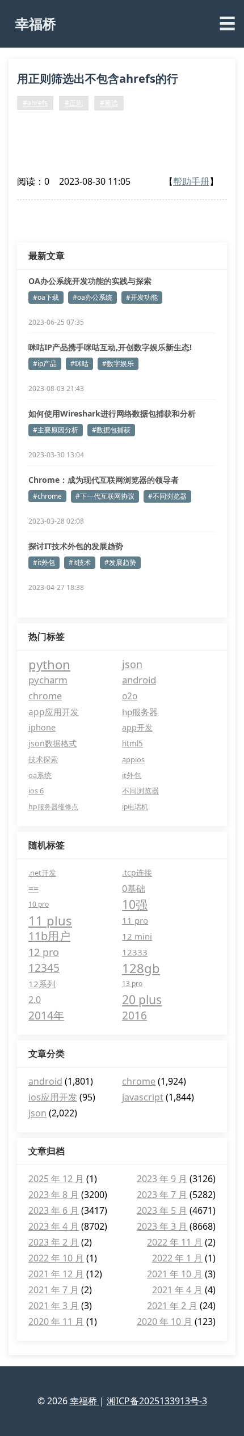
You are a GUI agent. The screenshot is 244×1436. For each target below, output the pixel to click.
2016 (134, 1015)
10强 (135, 904)
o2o (129, 696)
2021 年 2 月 (172, 1305)
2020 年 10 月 (164, 1321)
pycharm (48, 679)
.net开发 (42, 873)
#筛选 (109, 103)
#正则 (74, 103)
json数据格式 (52, 743)
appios (133, 759)
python (49, 664)
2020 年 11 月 (56, 1321)
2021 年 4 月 (177, 1290)
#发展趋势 (120, 562)
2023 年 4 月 (53, 1226)
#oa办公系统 (92, 297)
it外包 (131, 775)
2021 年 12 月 (56, 1274)
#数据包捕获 (111, 430)
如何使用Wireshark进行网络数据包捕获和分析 (112, 413)
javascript (142, 1097)
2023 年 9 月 (162, 1178)
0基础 (133, 888)
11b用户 (49, 936)
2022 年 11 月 (175, 1242)
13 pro (132, 983)
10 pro (38, 904)
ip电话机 (135, 807)
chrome (45, 696)
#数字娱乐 (118, 363)
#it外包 (44, 562)
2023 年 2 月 (53, 1242)
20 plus (142, 1000)
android (139, 679)
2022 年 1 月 (177, 1258)
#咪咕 (79, 363)
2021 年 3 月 (53, 1305)
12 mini (137, 936)
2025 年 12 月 (56, 1178)
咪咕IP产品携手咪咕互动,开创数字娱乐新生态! (110, 347)
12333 (135, 952)
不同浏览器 (140, 791)
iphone (42, 727)
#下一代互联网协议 (104, 496)
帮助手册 (191, 181)
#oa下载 (46, 297)
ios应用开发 (52, 1097)
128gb (141, 968)
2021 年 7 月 (53, 1290)
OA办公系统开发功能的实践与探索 (90, 280)
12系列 (42, 983)
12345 (44, 968)
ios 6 (36, 791)
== (33, 888)
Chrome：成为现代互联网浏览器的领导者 (103, 479)
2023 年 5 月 (162, 1210)
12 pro (43, 952)
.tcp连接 (137, 872)
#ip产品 (45, 363)
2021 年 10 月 (175, 1274)
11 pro (135, 920)
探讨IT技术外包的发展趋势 (75, 546)
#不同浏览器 (167, 496)
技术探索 (43, 759)
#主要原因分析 (55, 430)
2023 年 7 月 (162, 1194)
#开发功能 (142, 297)
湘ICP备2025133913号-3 (157, 1401)
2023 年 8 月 (53, 1194)
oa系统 (40, 775)
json (132, 664)
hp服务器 (140, 711)
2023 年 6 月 (53, 1210)
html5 (132, 743)
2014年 (46, 1015)
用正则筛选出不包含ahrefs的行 (97, 78)
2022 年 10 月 (56, 1258)
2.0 (34, 999)
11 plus (50, 920)
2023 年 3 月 (162, 1226)
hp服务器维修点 (53, 807)
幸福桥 (35, 23)
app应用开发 (53, 712)
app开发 (137, 727)
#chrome (47, 496)
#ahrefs (35, 103)
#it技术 (80, 562)
